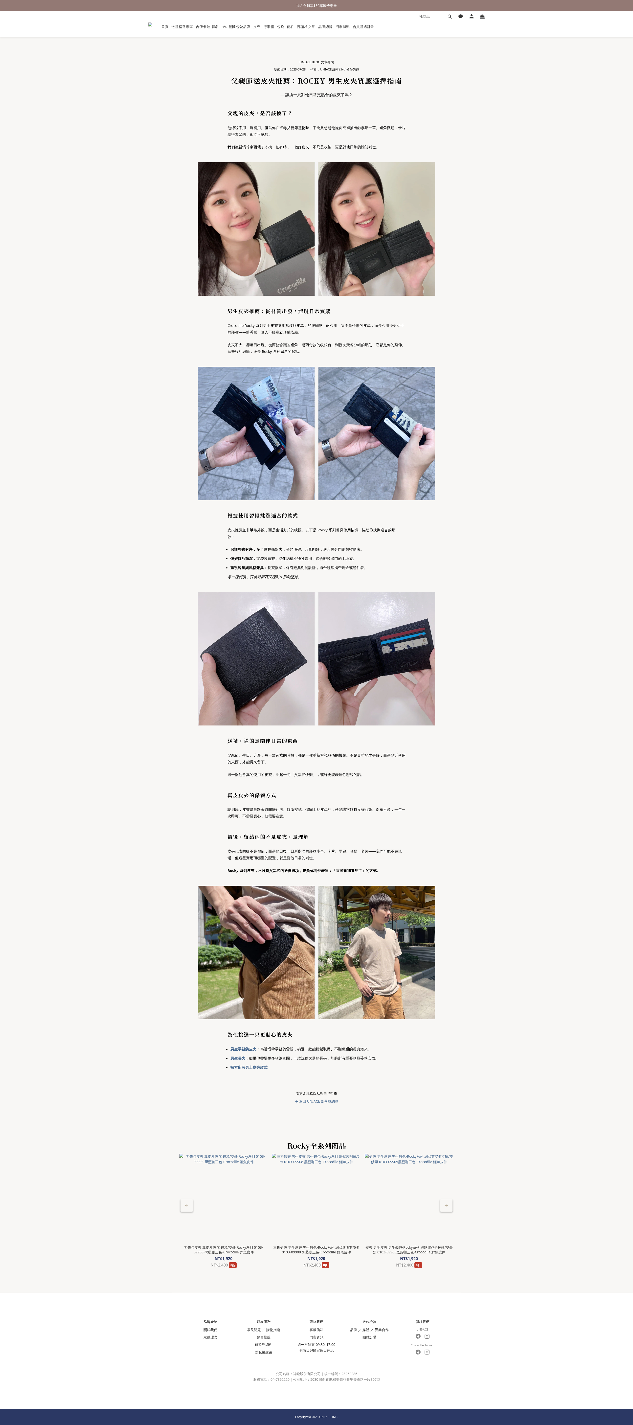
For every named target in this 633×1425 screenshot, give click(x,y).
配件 (290, 26)
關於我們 (210, 1329)
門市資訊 (316, 1337)
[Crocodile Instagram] (427, 1352)
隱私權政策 (263, 1352)
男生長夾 (237, 1058)
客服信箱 (316, 1329)
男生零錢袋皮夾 (243, 1048)
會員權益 (264, 1337)
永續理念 (210, 1337)
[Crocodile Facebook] (418, 1352)
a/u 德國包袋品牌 (236, 26)
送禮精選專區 (182, 26)
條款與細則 (263, 1344)
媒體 (365, 1329)
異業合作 (382, 1329)
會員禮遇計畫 (363, 26)
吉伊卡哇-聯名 (207, 26)
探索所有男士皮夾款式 (249, 1067)
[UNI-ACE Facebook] (418, 1336)
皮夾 (256, 26)
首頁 (164, 26)
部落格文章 (306, 26)
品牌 (353, 1329)
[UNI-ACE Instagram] (427, 1336)
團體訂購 (369, 1337)
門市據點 (343, 26)
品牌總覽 (325, 26)
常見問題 (254, 1329)
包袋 (280, 26)
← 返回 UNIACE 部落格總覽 (316, 1101)
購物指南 (273, 1329)
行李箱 (268, 26)
